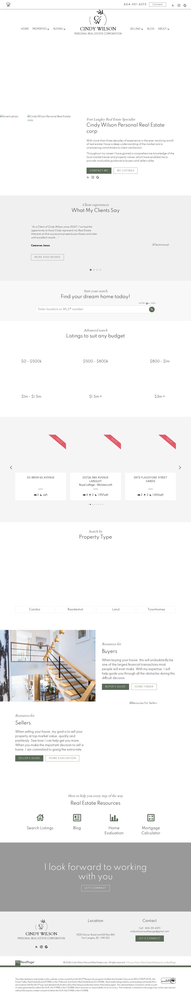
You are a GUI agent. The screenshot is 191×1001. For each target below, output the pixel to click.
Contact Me (99, 171)
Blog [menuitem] (150, 29)
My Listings (125, 171)
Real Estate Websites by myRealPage (159, 963)
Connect (157, 4)
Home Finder (144, 687)
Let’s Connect (95, 888)
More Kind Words (47, 257)
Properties (39, 29)
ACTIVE (142, 303)
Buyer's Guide (115, 687)
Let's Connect (150, 938)
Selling (135, 29)
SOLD (153, 303)
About (162, 29)
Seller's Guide (29, 758)
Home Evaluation (62, 758)
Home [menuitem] (25, 29)
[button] (173, 5)
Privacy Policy (133, 963)
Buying (58, 29)
